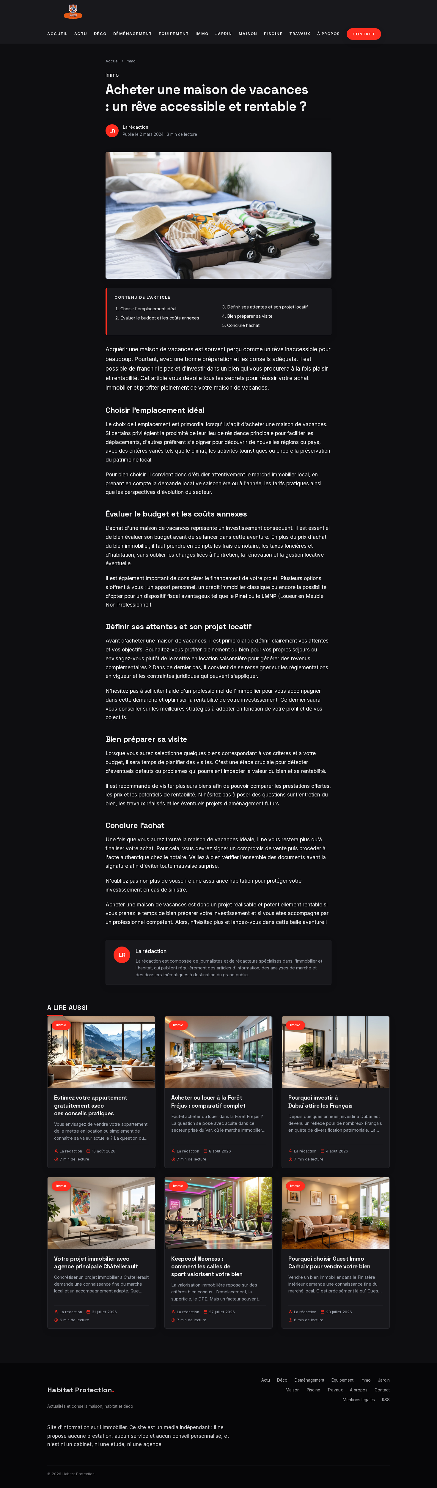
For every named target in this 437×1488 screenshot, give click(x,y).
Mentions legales (359, 1399)
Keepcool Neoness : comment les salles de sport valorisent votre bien (207, 1266)
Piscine (273, 34)
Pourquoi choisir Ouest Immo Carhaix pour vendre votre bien (329, 1262)
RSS (386, 1399)
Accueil (57, 34)
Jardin (223, 34)
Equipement (174, 34)
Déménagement (132, 34)
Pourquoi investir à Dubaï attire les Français (320, 1101)
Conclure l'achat (243, 325)
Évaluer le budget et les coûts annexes (159, 317)
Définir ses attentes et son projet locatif (267, 306)
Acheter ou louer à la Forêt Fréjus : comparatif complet (208, 1101)
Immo (202, 34)
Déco (100, 34)
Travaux (300, 34)
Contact (364, 34)
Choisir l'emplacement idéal (148, 308)
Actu (80, 34)
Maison (248, 34)
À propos (328, 34)
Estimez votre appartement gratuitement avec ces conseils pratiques (90, 1105)
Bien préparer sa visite (250, 316)
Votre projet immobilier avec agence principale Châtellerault (96, 1262)
